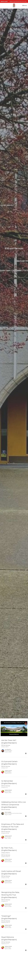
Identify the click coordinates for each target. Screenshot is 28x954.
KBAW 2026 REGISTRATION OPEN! (18, 1)
